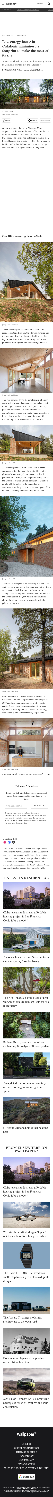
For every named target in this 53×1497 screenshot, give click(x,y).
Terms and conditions (26, 1452)
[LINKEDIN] (10, 842)
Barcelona (6, 137)
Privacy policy (27, 1456)
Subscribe (40, 3)
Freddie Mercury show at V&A (28, 10)
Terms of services (32, 813)
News (41, 70)
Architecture (7, 36)
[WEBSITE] (14, 842)
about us (26, 1444)
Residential (21, 36)
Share (8, 120)
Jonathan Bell (10, 69)
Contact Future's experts (26, 1448)
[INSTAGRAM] (5, 842)
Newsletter (46, 120)
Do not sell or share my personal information (26, 1468)
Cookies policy (26, 1460)
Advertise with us (26, 1464)
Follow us (34, 120)
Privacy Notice (34, 815)
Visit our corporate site (29, 1488)
